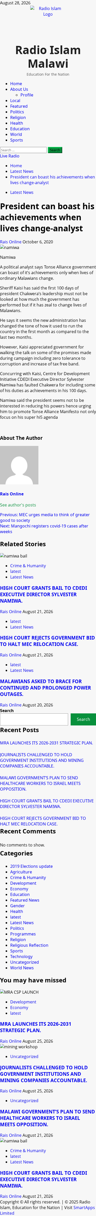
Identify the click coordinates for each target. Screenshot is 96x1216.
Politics (17, 112)
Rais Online (11, 242)
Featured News (24, 900)
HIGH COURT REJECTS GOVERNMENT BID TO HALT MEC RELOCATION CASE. (47, 640)
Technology (21, 956)
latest (15, 571)
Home (16, 83)
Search (7, 710)
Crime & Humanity (28, 566)
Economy (19, 889)
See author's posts (18, 505)
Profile (26, 95)
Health (16, 123)
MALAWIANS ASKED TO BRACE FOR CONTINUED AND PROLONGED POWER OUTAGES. (45, 687)
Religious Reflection (29, 945)
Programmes (23, 934)
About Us (19, 89)
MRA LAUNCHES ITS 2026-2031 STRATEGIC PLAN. (46, 743)
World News (22, 968)
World (16, 134)
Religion (18, 117)
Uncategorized (24, 962)
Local (15, 100)
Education (20, 129)
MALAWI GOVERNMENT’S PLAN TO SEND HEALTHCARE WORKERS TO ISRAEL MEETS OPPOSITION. (40, 783)
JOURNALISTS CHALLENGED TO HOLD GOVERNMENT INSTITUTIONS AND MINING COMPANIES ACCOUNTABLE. (42, 760)
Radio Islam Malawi (48, 56)
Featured (19, 106)
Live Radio (9, 156)
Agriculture (21, 872)
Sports (16, 140)
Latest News (22, 192)
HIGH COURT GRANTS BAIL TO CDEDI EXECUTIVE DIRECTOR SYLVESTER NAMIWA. (43, 594)
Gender (17, 906)
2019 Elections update (31, 866)
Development (23, 883)
